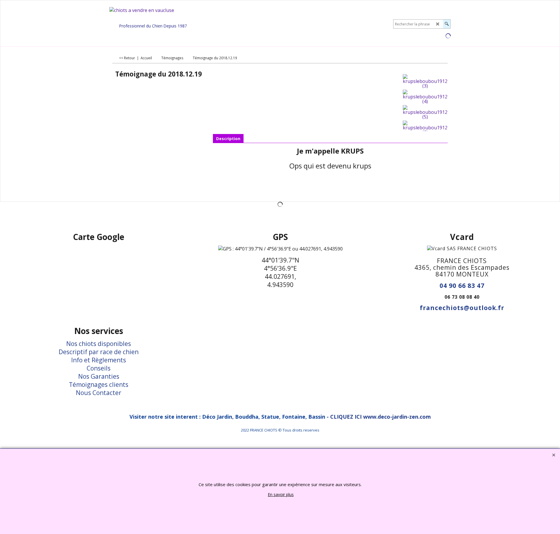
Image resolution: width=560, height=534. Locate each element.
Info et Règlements (98, 360)
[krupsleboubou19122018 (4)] (425, 97)
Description (228, 138)
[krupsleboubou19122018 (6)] (425, 128)
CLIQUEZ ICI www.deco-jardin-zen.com (380, 416)
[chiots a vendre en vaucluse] (153, 14)
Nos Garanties (98, 376)
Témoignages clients (98, 384)
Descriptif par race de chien (99, 352)
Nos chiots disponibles (98, 344)
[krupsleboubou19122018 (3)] (425, 81)
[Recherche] (446, 24)
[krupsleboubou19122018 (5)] (425, 112)
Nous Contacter (98, 393)
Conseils (99, 368)
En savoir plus (281, 494)
